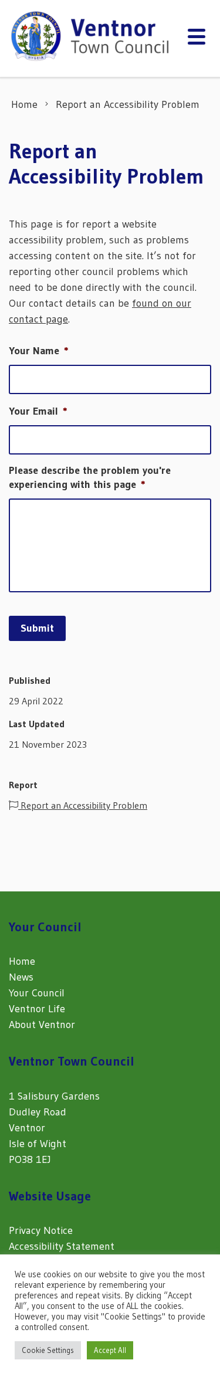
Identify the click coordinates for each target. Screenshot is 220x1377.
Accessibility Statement (61, 1246)
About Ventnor (42, 1024)
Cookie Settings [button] (48, 1350)
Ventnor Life (37, 1008)
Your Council (37, 992)
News (21, 977)
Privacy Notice (41, 1230)
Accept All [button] (110, 1350)
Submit (37, 628)
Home (22, 961)
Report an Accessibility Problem (82, 805)
